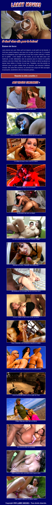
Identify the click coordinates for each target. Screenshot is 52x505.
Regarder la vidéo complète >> (26, 76)
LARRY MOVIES (23, 503)
